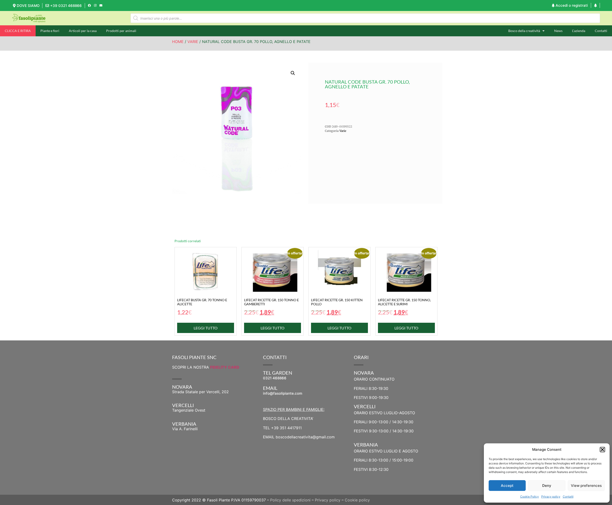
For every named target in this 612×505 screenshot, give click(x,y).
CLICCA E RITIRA (18, 31)
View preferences (586, 485)
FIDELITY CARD (224, 367)
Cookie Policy (529, 496)
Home (178, 41)
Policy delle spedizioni (290, 500)
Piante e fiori (49, 31)
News (558, 31)
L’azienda (578, 31)
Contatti (568, 496)
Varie (192, 41)
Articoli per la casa (83, 31)
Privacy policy (550, 496)
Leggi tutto (206, 328)
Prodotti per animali (121, 31)
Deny (546, 485)
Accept (507, 485)
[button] (602, 449)
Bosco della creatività (524, 31)
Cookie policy (357, 500)
